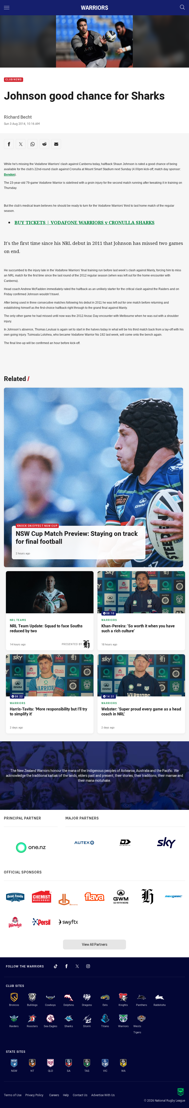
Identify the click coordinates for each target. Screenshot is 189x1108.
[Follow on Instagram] (88, 966)
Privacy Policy (34, 1095)
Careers (54, 1095)
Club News (13, 79)
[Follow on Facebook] (66, 966)
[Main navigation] (6, 7)
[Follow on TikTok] (56, 966)
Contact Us (80, 1095)
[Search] (182, 7)
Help (66, 1095)
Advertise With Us (103, 1095)
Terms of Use (12, 1095)
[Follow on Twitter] (77, 966)
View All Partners (94, 944)
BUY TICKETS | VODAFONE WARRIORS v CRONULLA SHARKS (85, 222)
